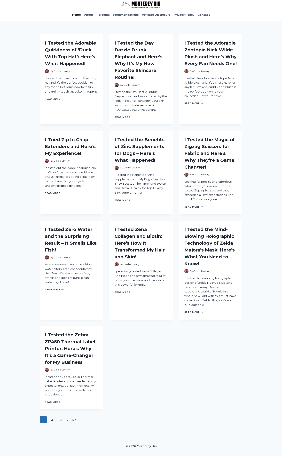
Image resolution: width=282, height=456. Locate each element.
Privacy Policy (184, 14)
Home (76, 14)
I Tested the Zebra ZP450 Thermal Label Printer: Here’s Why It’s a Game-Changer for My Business (70, 348)
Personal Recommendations (118, 14)
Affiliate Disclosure (156, 14)
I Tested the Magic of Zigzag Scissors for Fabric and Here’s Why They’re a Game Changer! (209, 153)
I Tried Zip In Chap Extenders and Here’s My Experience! (70, 146)
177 (74, 419)
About (88, 14)
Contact (204, 14)
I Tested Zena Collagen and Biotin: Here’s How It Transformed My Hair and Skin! (140, 243)
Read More (54, 99)
